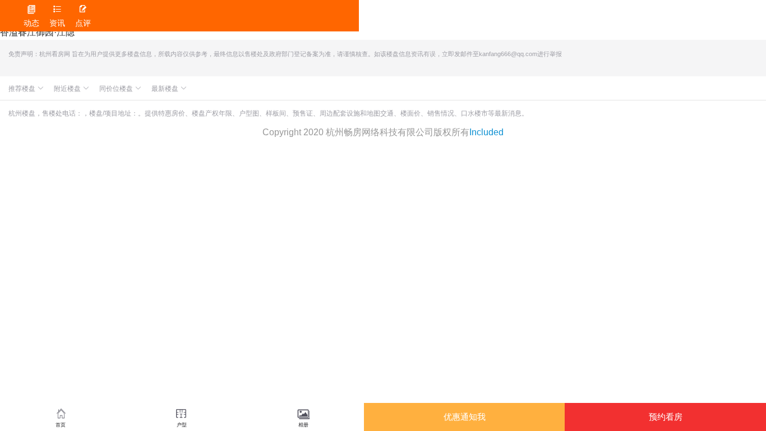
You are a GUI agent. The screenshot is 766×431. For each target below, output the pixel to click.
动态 (31, 15)
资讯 (57, 15)
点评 (83, 15)
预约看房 (665, 416)
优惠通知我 (465, 416)
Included (486, 132)
